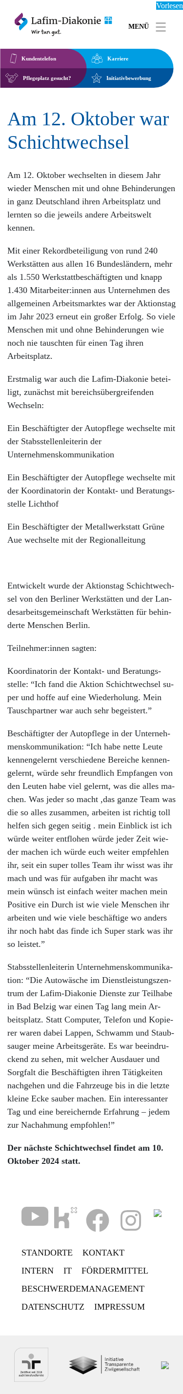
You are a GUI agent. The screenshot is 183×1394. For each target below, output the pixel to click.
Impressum (119, 1307)
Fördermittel (114, 1271)
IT (67, 1271)
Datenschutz (52, 1307)
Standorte (47, 1252)
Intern (37, 1271)
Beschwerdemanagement (82, 1289)
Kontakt (103, 1252)
